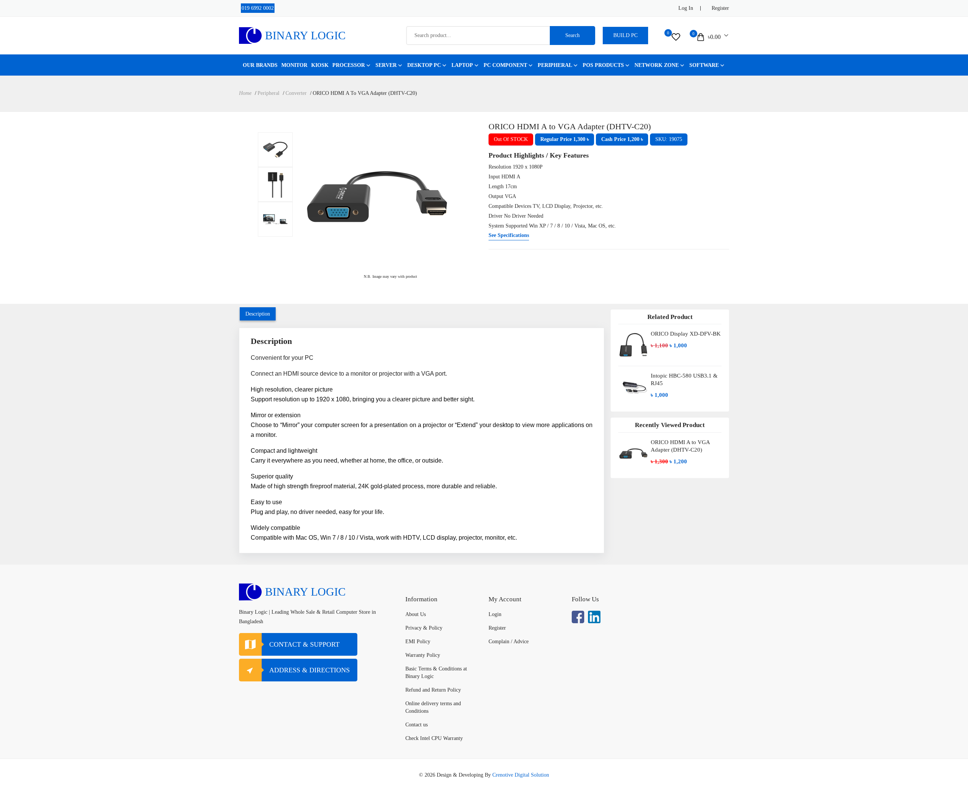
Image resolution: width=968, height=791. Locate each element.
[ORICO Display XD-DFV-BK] (633, 345)
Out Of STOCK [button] (511, 139)
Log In (685, 8)
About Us (415, 614)
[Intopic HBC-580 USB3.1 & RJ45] (633, 387)
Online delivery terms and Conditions (433, 707)
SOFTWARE (704, 65)
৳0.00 (714, 37)
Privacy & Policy (423, 628)
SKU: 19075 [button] (668, 139)
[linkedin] (594, 617)
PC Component (505, 65)
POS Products (603, 65)
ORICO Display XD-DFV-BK (686, 334)
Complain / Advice (509, 641)
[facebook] (578, 617)
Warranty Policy (422, 655)
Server (386, 65)
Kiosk (320, 65)
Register (720, 8)
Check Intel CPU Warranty (434, 738)
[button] (564, 139)
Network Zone (656, 65)
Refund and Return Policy (433, 690)
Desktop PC (424, 65)
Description (257, 314)
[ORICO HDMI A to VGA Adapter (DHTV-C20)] (275, 149)
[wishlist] (676, 37)
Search (572, 35)
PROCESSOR (348, 65)
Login (495, 614)
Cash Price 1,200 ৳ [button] (622, 139)
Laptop (462, 65)
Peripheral (555, 65)
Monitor (294, 65)
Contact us (416, 725)
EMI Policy (417, 641)
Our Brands (260, 65)
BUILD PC (625, 35)
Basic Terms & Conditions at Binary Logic (436, 672)
